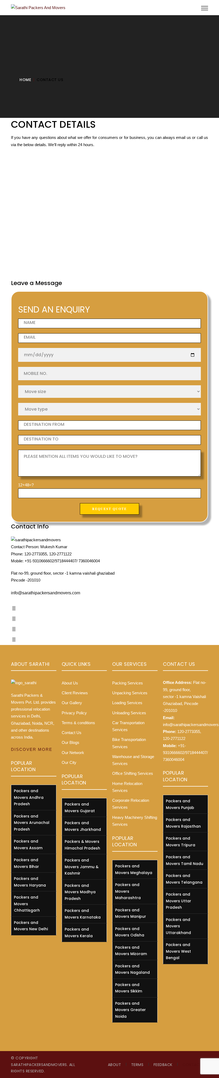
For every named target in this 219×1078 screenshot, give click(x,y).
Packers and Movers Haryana (30, 882)
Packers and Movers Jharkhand (83, 826)
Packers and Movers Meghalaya (133, 869)
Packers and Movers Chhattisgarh (27, 904)
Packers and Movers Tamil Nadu (184, 860)
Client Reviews (75, 693)
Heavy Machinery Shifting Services (134, 821)
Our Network (73, 752)
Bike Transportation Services (129, 743)
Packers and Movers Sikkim (128, 988)
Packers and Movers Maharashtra (128, 891)
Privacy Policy (74, 713)
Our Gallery (72, 702)
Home (25, 79)
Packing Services (127, 683)
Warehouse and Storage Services (133, 760)
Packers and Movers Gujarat (80, 807)
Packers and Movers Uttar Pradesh (178, 901)
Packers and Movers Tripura (180, 842)
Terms (137, 1064)
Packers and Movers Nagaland (132, 969)
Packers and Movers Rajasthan (183, 823)
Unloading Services (129, 713)
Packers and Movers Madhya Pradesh (80, 892)
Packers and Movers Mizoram (131, 951)
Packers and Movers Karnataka (83, 914)
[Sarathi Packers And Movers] (38, 7)
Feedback (163, 1064)
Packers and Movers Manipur (130, 913)
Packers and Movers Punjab (180, 804)
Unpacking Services (129, 693)
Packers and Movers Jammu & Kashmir (82, 866)
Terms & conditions (78, 722)
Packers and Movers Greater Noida (130, 1010)
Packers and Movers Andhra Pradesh (29, 797)
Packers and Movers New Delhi (31, 926)
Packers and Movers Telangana (184, 879)
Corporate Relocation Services (130, 803)
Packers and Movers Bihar (26, 863)
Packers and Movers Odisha (129, 932)
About (114, 1064)
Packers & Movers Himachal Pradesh (82, 845)
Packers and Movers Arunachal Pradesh (31, 822)
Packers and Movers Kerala (79, 933)
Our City (69, 762)
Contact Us (71, 732)
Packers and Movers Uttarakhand (178, 926)
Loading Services (127, 702)
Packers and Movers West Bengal (178, 951)
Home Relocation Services (127, 787)
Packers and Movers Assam (28, 845)
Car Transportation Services (128, 726)
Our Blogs (70, 742)
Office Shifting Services (132, 773)
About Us (70, 683)
